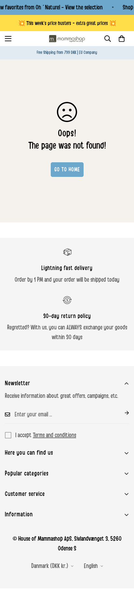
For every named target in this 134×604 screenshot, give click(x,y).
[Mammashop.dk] (67, 38)
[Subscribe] (121, 413)
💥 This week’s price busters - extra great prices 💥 (67, 23)
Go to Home (67, 169)
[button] (121, 38)
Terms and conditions (54, 435)
